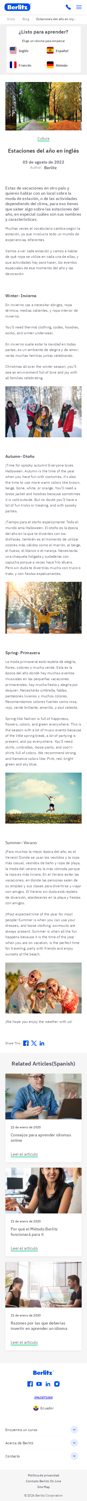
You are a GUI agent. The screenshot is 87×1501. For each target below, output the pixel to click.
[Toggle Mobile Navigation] (79, 7)
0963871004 (43, 1398)
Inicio (11, 19)
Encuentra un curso (21, 1429)
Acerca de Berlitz (19, 1443)
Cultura (43, 138)
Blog (26, 19)
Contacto (12, 1456)
